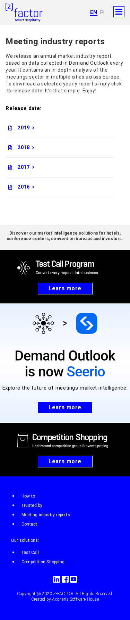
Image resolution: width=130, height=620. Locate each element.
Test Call (30, 552)
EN (93, 12)
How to (28, 496)
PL (103, 12)
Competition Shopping (42, 561)
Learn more (65, 288)
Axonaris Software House (75, 599)
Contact (29, 524)
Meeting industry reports (45, 514)
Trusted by (31, 505)
